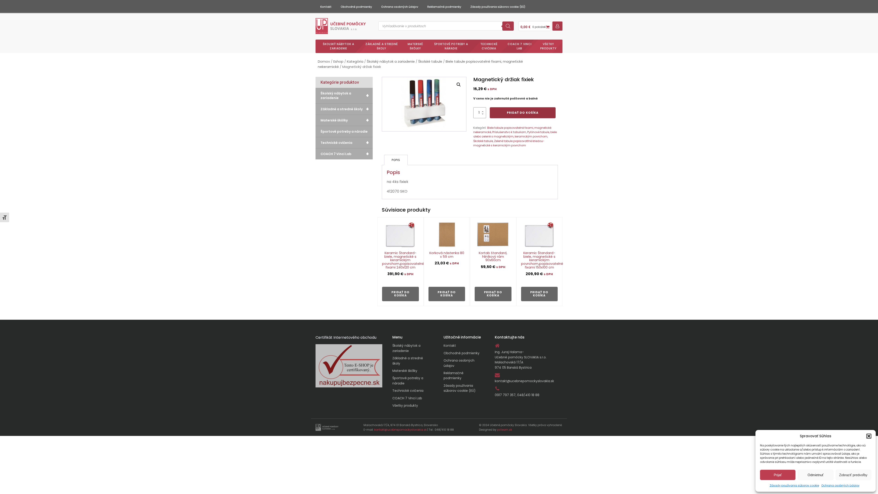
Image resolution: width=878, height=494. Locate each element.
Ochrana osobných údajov (840, 485)
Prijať (778, 475)
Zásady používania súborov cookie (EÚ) (497, 7)
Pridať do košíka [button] (400, 293)
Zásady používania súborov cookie (794, 485)
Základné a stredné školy (381, 46)
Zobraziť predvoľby (853, 475)
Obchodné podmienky (356, 7)
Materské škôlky (415, 46)
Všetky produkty (548, 46)
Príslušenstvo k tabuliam (509, 132)
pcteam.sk (504, 430)
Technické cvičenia (489, 46)
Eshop (338, 61)
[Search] (508, 26)
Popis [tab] (396, 160)
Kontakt (326, 7)
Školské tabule (430, 61)
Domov (324, 61)
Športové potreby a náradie (451, 46)
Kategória (355, 61)
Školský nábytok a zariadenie (338, 46)
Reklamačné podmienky (444, 7)
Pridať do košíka (522, 113)
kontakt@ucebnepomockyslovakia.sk (524, 381)
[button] (869, 436)
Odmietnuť (816, 475)
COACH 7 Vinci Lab (520, 46)
